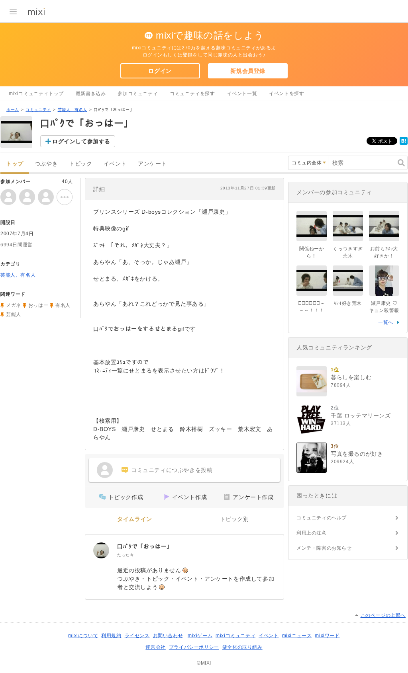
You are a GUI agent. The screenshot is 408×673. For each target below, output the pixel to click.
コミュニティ (38, 109)
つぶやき (46, 164)
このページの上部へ (383, 615)
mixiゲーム (200, 635)
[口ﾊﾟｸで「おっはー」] (101, 550)
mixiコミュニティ (235, 635)
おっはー (38, 305)
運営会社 (155, 647)
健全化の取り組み (242, 647)
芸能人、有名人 (72, 109)
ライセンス (137, 635)
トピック (80, 164)
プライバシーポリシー (194, 647)
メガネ (13, 305)
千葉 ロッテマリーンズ (361, 415)
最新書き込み (91, 93)
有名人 (63, 305)
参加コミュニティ (138, 93)
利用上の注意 (311, 533)
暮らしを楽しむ (351, 377)
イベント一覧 (242, 93)
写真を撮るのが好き (357, 454)
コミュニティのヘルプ (321, 518)
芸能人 (13, 314)
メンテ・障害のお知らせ (324, 548)
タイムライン (134, 519)
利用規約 (111, 635)
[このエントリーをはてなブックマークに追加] (404, 143)
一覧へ (385, 322)
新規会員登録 (247, 71)
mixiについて (83, 635)
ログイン (159, 71)
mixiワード (327, 635)
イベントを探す (286, 93)
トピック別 (234, 519)
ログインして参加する (81, 141)
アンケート (152, 164)
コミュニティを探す (192, 93)
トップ (15, 164)
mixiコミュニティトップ (36, 93)
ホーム (12, 109)
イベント (115, 164)
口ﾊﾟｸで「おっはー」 (145, 546)
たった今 (125, 555)
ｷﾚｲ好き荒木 (348, 303)
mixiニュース (297, 635)
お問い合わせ (168, 635)
